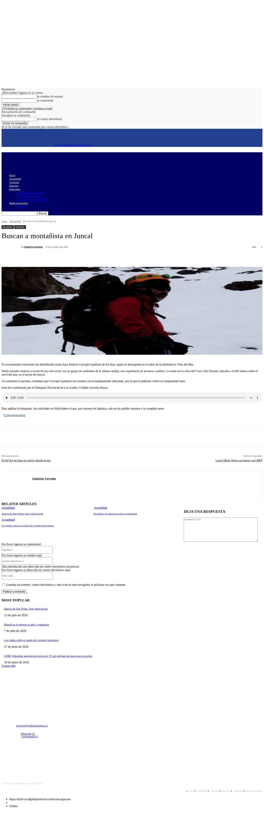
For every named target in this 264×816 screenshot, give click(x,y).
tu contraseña (45, 100)
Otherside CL (28, 733)
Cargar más (8, 665)
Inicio (12, 175)
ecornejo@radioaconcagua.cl (32, 725)
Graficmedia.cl (29, 736)
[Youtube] (45, 757)
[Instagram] (15, 757)
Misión (21, 206)
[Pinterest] (64, 257)
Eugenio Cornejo (33, 246)
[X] (50, 257)
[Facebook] (37, 257)
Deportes (14, 185)
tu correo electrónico (49, 119)
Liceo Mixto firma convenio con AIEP (239, 460)
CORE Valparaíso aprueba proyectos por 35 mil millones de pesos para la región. (48, 656)
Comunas (14, 182)
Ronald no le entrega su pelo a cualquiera (115, 513)
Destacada (19, 226)
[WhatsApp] (78, 257)
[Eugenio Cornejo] (11, 247)
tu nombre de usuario (50, 96)
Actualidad (15, 178)
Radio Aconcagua (18, 203)
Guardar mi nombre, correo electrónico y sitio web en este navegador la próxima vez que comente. (66, 584)
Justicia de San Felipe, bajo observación (22, 513)
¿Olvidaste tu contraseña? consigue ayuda (27, 108)
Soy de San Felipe (28, 196)
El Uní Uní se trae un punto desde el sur (26, 460)
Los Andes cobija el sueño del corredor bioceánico (28, 525)
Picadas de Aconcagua (30, 192)
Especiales (14, 189)
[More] (92, 257)
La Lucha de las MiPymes (33, 199)
